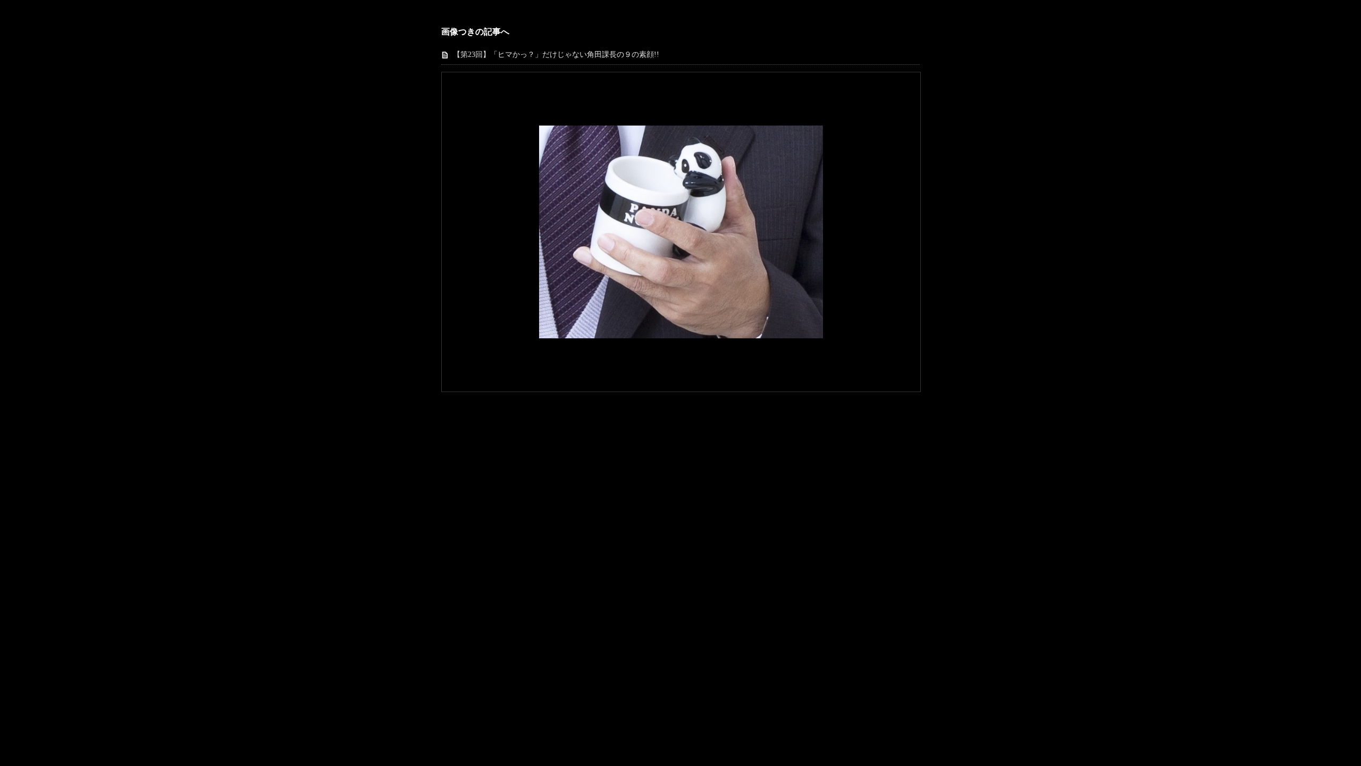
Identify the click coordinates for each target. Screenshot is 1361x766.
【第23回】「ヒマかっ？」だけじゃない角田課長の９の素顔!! (556, 55)
